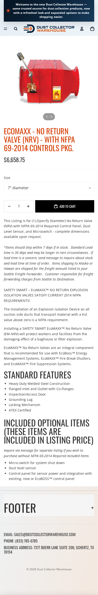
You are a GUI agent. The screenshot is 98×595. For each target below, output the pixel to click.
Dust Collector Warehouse (54, 569)
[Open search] (15, 29)
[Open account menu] (82, 29)
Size (7, 177)
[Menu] (5, 28)
